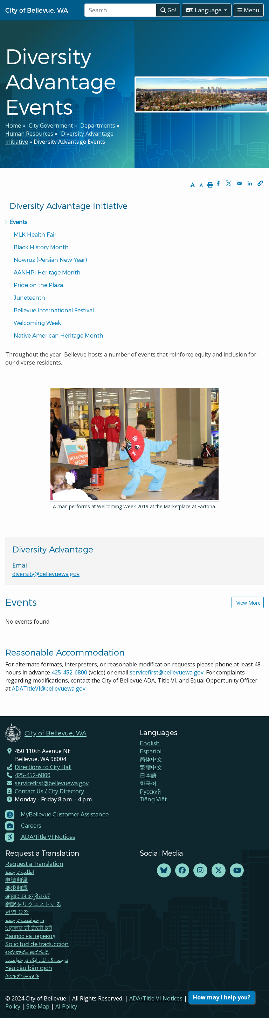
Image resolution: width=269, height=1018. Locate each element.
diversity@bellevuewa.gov (46, 574)
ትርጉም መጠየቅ (22, 975)
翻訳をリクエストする (33, 904)
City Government (51, 125)
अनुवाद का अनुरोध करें (27, 896)
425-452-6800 (69, 672)
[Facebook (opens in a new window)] (182, 870)
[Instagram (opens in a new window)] (200, 870)
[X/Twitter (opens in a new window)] (219, 870)
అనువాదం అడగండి (27, 952)
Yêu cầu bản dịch (28, 967)
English (150, 743)
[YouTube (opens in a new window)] (237, 870)
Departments (97, 125)
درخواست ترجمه (24, 919)
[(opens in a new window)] (164, 870)
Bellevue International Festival (54, 310)
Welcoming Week (37, 322)
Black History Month (41, 247)
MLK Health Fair (35, 234)
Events (18, 221)
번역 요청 (17, 911)
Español (150, 751)
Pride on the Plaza (38, 284)
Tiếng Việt (153, 799)
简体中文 (151, 759)
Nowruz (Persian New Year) (50, 259)
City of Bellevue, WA (36, 10)
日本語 (148, 775)
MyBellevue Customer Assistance (65, 814)
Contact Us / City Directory (49, 791)
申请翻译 (16, 879)
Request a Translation (34, 863)
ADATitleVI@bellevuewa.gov (48, 688)
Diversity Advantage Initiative (68, 206)
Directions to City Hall (43, 767)
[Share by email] (239, 183)
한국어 (148, 783)
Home (13, 125)
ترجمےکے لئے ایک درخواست (36, 959)
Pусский (150, 791)
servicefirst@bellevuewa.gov (167, 672)
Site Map (37, 1006)
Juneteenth (29, 297)
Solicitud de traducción (37, 944)
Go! (171, 10)
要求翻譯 (16, 887)
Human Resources (29, 133)
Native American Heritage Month (58, 335)
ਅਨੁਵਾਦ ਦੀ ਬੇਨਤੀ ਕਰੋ (28, 927)
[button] (260, 183)
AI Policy (66, 1006)
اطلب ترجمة (19, 871)
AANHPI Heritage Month (47, 272)
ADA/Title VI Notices (155, 998)
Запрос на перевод (30, 935)
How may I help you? (221, 997)
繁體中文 (151, 767)
